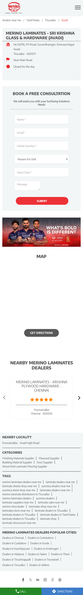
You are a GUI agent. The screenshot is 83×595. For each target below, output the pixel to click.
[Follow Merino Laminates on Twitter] (30, 580)
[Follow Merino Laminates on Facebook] (23, 580)
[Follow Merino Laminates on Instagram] (45, 580)
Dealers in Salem (37, 554)
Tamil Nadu (33, 20)
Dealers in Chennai (13, 537)
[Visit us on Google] (52, 580)
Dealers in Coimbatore (40, 537)
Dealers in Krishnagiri (46, 548)
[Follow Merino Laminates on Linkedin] (38, 580)
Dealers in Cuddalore (14, 543)
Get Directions (41, 333)
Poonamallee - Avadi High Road (20, 443)
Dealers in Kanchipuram (16, 548)
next (78, 397)
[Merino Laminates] (13, 8)
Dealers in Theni (60, 554)
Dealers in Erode (39, 543)
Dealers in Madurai (13, 554)
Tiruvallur (50, 20)
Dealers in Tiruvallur (13, 565)
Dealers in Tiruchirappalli (16, 559)
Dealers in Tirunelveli (47, 559)
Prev (4, 397)
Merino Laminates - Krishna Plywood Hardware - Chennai (41, 386)
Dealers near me (11, 20)
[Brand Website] (60, 580)
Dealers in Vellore (39, 565)
